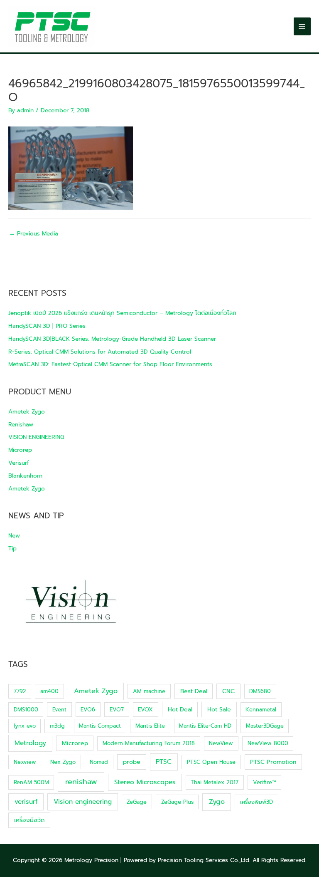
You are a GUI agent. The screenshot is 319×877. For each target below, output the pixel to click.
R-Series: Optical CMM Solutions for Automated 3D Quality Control (99, 351)
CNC (228, 691)
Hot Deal (180, 709)
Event (59, 709)
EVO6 (88, 709)
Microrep (20, 450)
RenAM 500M (31, 782)
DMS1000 (26, 709)
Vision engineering (83, 802)
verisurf (26, 802)
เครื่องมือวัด (29, 820)
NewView (221, 743)
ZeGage (137, 802)
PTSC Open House (211, 762)
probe (131, 762)
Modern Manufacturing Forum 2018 (149, 743)
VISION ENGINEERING (36, 437)
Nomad (99, 762)
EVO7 (117, 709)
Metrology (30, 743)
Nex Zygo (63, 762)
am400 (49, 691)
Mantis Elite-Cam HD (205, 726)
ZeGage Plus (177, 802)
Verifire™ (264, 782)
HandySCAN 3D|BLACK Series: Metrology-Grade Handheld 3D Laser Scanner (112, 338)
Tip (12, 548)
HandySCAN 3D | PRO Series (47, 326)
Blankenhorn (25, 475)
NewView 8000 (268, 743)
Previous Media (33, 233)
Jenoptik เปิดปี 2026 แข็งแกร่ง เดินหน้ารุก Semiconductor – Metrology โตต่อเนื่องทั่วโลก (122, 313)
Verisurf (18, 462)
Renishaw (20, 424)
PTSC (164, 762)
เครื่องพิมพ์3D (256, 802)
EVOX (145, 709)
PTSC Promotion (273, 762)
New (14, 535)
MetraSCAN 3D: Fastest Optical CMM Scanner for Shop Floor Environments (110, 364)
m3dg (57, 726)
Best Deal (193, 691)
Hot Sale (219, 709)
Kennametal (260, 709)
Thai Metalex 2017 (214, 782)
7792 (20, 691)
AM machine (149, 691)
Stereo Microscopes (145, 782)
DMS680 (260, 691)
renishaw (81, 782)
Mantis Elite (150, 726)
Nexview (25, 762)
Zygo (217, 802)
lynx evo (25, 726)
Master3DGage (265, 726)
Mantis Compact (100, 726)
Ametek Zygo (26, 411)
